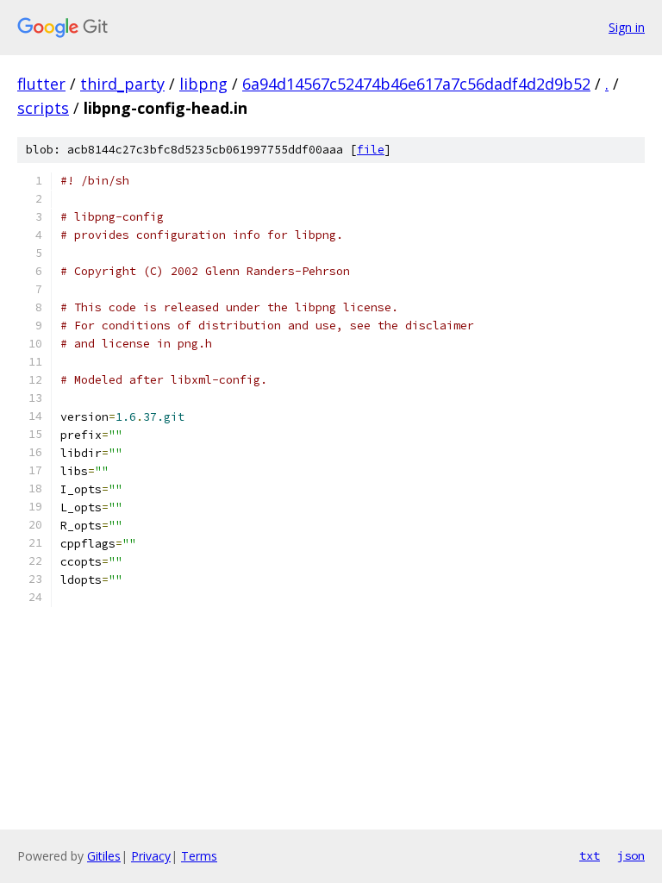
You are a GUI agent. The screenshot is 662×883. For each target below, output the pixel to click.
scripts (43, 107)
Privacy (151, 856)
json (631, 855)
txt (589, 855)
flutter (41, 83)
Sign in (627, 27)
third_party (122, 83)
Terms (199, 856)
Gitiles (104, 856)
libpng (203, 83)
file (370, 149)
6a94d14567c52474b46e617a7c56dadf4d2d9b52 (416, 83)
